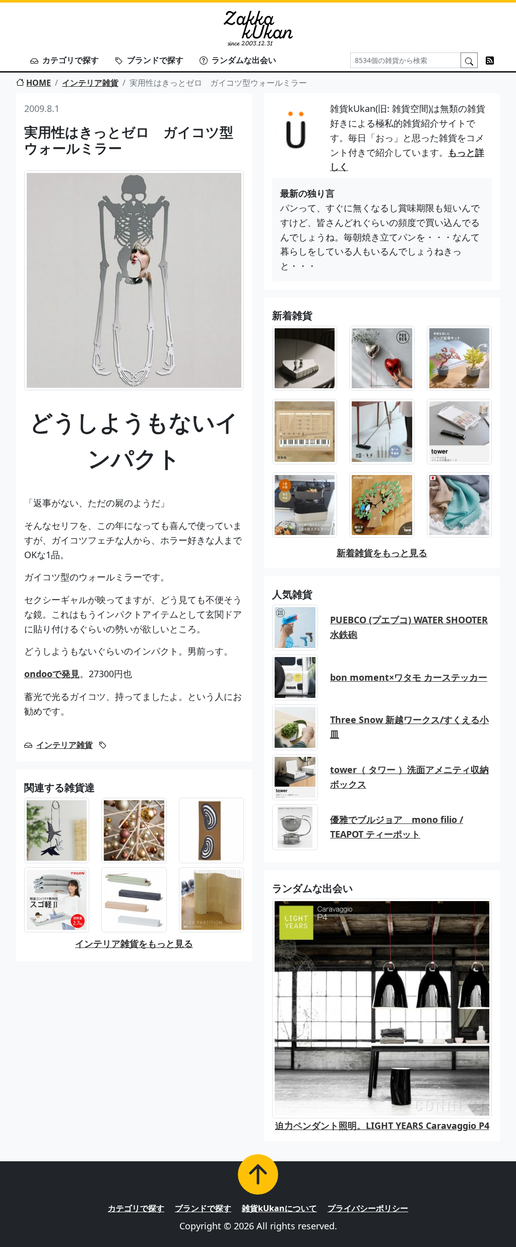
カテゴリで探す (70, 60)
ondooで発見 (52, 674)
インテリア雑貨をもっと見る (134, 943)
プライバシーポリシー (368, 1208)
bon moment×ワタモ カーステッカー (408, 677)
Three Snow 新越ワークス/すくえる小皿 (409, 727)
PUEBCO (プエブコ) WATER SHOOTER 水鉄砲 (409, 627)
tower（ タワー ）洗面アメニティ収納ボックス (409, 776)
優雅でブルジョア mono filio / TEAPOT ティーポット (396, 826)
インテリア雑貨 (90, 82)
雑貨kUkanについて (279, 1208)
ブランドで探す (155, 60)
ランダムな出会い (244, 60)
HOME (38, 82)
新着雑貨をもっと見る (382, 553)
